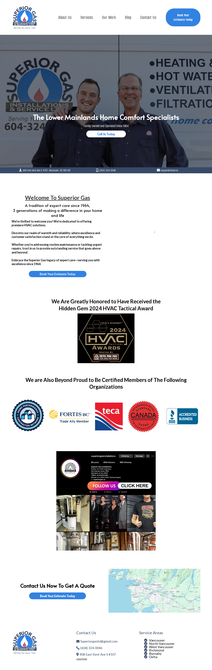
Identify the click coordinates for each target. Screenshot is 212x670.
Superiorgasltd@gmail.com (98, 641)
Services (86, 17)
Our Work (109, 17)
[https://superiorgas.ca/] (24, 17)
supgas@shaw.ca (169, 170)
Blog (128, 17)
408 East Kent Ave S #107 (98, 654)
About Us (65, 17)
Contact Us (148, 17)
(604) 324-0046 (107, 170)
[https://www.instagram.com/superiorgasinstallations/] (106, 501)
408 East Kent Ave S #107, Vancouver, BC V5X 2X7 (47, 170)
